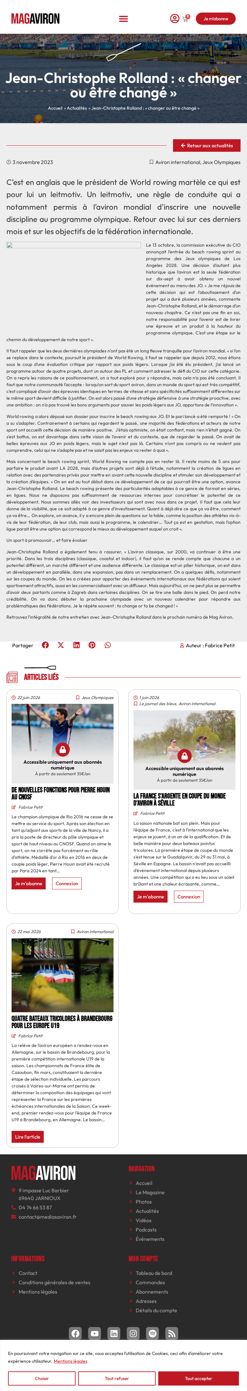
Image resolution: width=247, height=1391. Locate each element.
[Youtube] (94, 1333)
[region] (123, 1365)
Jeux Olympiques (221, 162)
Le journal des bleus (157, 703)
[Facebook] (75, 1333)
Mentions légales (70, 1361)
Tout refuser (117, 1378)
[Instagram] (133, 1333)
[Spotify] (152, 1333)
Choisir (42, 1378)
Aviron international (177, 162)
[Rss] (171, 1333)
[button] (123, 18)
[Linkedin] (113, 1333)
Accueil (55, 108)
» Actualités (75, 108)
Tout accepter (198, 1378)
